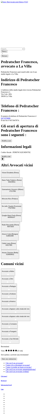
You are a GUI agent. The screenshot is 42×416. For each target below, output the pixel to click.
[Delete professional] (2, 159)
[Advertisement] (21, 25)
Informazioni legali (6, 385)
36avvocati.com (12, 2)
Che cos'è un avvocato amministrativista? (21, 369)
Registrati (4, 380)
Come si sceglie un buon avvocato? (19, 367)
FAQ (26, 2)
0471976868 (5, 118)
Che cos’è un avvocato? (14, 363)
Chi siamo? (4, 376)
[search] (24, 49)
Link (2, 389)
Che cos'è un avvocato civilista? (17, 372)
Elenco (21, 2)
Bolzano (4, 56)
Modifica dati (6, 156)
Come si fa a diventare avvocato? (18, 365)
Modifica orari (6, 141)
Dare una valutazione (9, 359)
